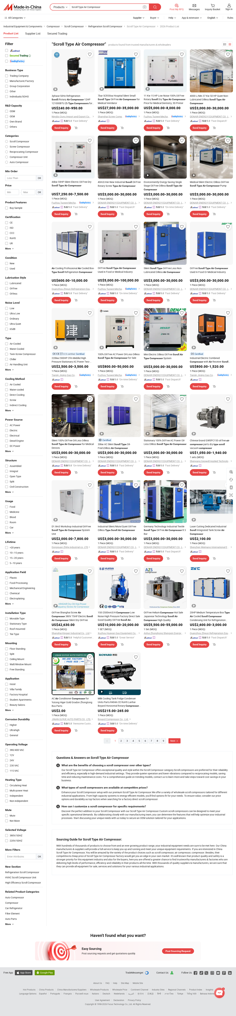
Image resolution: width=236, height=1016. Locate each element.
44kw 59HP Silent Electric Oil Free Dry (71, 183)
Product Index (195, 989)
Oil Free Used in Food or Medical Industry (117, 269)
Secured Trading (57, 33)
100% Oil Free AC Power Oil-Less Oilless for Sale (119, 356)
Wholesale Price (119, 989)
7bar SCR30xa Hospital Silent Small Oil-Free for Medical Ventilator (119, 99)
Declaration (119, 1000)
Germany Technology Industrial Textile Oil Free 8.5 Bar (165, 530)
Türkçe (180, 993)
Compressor (11, 902)
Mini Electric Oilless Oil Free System (163, 356)
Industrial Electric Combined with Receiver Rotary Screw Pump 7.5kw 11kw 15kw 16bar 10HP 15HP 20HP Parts (210, 360)
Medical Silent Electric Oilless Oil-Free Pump (209, 183)
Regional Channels (177, 989)
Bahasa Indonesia (208, 993)
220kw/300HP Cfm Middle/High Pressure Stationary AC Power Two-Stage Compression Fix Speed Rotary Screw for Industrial (72, 359)
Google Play (44, 972)
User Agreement (102, 1000)
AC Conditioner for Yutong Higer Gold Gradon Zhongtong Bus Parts (72, 702)
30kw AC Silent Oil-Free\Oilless (114, 446)
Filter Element (12, 913)
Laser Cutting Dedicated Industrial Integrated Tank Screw (208, 530)
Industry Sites (158, 989)
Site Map (125, 983)
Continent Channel (139, 989)
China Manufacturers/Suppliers (71, 989)
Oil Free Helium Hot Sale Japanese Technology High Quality (163, 616)
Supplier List (32, 33)
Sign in (229, 9)
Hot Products (29, 989)
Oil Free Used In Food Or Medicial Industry (209, 270)
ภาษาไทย (169, 993)
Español (43, 993)
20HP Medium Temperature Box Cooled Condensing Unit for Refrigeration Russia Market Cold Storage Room (210, 616)
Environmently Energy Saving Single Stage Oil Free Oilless (163, 185)
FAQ (107, 983)
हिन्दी (159, 993)
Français (68, 993)
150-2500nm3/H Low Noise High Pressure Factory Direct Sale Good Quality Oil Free (119, 616)
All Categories (15, 17)
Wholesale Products (99, 989)
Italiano (95, 993)
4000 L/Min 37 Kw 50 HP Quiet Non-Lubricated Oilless (209, 99)
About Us (97, 983)
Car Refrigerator (13, 908)
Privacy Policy (134, 1000)
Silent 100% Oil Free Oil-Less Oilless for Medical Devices (73, 444)
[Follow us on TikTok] (201, 972)
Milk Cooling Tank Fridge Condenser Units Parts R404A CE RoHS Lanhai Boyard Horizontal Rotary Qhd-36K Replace (118, 702)
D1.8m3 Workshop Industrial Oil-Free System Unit (71, 530)
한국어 (141, 993)
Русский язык (81, 993)
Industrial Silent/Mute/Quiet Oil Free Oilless (117, 528)
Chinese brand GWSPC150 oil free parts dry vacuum (209, 444)
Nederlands (119, 993)
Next (173, 740)
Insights (209, 989)
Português (55, 993)
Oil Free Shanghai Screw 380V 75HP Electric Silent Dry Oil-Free (72, 616)
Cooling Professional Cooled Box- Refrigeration (73, 270)
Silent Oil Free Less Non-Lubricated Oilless (163, 270)
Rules (230, 17)
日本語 (150, 993)
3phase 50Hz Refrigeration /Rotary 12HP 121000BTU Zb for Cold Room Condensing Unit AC (72, 99)
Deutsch (106, 993)
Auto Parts (11, 918)
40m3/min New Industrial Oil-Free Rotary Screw (119, 183)
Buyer (153, 17)
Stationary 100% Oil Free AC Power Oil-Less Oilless (165, 442)
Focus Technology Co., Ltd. (120, 1004)
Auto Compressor (14, 897)
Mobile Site (138, 983)
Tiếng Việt (191, 993)
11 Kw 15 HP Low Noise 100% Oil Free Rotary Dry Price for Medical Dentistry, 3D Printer (164, 99)
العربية (131, 993)
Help (170, 17)
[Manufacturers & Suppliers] (22, 7)
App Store (24, 972)
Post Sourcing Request (178, 951)
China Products (46, 989)
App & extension (190, 17)
